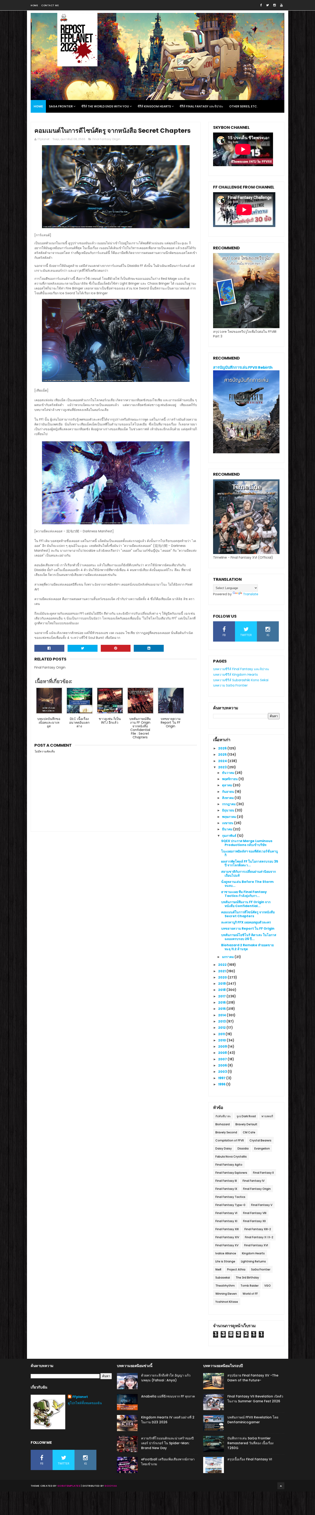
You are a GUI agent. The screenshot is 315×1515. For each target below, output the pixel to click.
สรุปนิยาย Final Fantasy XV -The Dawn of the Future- (252, 1377)
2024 (223, 761)
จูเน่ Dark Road (246, 1116)
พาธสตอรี (267, 1116)
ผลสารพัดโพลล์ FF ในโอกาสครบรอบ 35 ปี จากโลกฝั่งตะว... (249, 863)
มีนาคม (227, 829)
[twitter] (267, 5)
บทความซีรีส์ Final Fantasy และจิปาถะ (241, 669)
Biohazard (222, 1124)
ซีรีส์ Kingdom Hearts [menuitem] (154, 106)
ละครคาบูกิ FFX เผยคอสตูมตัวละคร (246, 922)
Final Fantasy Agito (228, 1165)
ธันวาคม (228, 772)
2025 (222, 754)
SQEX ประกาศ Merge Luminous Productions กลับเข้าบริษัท (246, 843)
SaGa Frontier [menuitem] (61, 106)
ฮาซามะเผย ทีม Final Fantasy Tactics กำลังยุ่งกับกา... (244, 894)
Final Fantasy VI (226, 1213)
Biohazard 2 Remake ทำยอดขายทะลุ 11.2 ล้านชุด (247, 947)
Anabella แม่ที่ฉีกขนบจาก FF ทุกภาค (168, 1396)
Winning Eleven (226, 1294)
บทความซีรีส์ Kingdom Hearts (235, 674)
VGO (267, 1286)
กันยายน (228, 791)
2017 (222, 996)
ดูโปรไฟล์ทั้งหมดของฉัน (85, 1403)
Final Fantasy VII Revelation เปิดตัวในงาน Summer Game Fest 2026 (255, 1398)
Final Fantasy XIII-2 (257, 1229)
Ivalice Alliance (225, 1253)
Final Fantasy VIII (254, 1213)
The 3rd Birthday (247, 1277)
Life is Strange (225, 1261)
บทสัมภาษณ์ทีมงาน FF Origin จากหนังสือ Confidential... (245, 904)
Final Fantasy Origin (106, 139)
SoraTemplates (68, 1486)
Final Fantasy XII (254, 1221)
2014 (222, 1015)
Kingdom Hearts (253, 1253)
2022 (222, 964)
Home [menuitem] (38, 106)
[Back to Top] (280, 1485)
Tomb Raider (250, 1286)
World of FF (250, 1294)
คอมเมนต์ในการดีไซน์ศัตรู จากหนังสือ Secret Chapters (248, 914)
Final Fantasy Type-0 (230, 1205)
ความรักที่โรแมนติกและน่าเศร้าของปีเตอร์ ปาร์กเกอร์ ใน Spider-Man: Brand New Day (167, 1443)
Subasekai (222, 1277)
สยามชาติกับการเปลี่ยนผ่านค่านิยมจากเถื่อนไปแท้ (248, 873)
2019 (222, 983)
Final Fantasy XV (226, 1245)
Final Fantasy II (263, 1173)
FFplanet (80, 1397)
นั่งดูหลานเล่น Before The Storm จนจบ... (247, 883)
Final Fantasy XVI (256, 1245)
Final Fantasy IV (253, 1181)
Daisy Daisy (223, 1148)
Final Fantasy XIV (227, 1237)
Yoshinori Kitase (226, 1302)
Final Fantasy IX (226, 1189)
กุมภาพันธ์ (229, 835)
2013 (222, 1021)
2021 (222, 971)
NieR (218, 1269)
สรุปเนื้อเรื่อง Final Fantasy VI (249, 1459)
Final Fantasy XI (226, 1221)
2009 (223, 1046)
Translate (250, 594)
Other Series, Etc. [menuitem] (243, 106)
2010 (222, 1040)
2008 (223, 1052)
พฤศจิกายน (230, 779)
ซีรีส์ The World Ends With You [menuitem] (105, 106)
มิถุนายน (228, 810)
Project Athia (236, 1269)
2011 (222, 1034)
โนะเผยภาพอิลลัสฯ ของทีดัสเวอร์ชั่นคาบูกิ (249, 853)
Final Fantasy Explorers (231, 1173)
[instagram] (274, 5)
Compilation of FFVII (229, 1140)
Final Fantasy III (226, 1181)
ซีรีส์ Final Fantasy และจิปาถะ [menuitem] (201, 106)
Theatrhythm (225, 1286)
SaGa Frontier (260, 1269)
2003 (223, 1071)
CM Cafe (249, 1132)
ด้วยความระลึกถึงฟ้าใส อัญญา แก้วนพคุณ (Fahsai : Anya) (165, 1377)
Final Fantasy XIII (227, 1229)
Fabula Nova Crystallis (231, 1156)
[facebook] (261, 5)
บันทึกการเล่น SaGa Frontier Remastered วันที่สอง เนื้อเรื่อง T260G (250, 1443)
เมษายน (228, 823)
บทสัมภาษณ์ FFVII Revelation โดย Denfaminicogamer (252, 1419)
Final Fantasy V (261, 1205)
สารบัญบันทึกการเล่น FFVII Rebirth (243, 367)
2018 (222, 989)
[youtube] (281, 5)
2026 (222, 748)
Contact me (50, 5)
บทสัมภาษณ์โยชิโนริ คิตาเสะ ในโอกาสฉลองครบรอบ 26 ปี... (248, 937)
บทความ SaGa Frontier (230, 685)
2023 (222, 767)
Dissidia (243, 1148)
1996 (222, 1084)
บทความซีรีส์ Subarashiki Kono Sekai (240, 680)
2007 (223, 1059)
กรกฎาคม (229, 804)
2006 (223, 1065)
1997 (222, 1078)
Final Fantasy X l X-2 (259, 1237)
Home (34, 5)
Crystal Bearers (260, 1140)
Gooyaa (110, 1486)
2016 (222, 1002)
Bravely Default (246, 1124)
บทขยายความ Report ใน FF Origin (247, 928)
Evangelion (262, 1148)
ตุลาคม (227, 785)
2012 (222, 1027)
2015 (222, 1008)
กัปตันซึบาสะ (223, 1116)
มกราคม (228, 957)
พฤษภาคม (229, 816)
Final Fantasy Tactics (230, 1197)
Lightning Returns (253, 1261)
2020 (223, 977)
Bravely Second (226, 1132)
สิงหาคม (228, 798)
